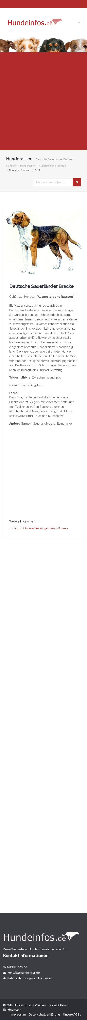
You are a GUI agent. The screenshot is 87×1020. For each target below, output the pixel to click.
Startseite (11, 165)
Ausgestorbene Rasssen (52, 165)
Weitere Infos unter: (22, 521)
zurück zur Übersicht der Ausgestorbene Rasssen (38, 528)
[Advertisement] (43, 101)
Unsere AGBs (72, 1014)
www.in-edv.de (17, 967)
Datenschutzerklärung (44, 1014)
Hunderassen (27, 165)
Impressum (18, 1014)
